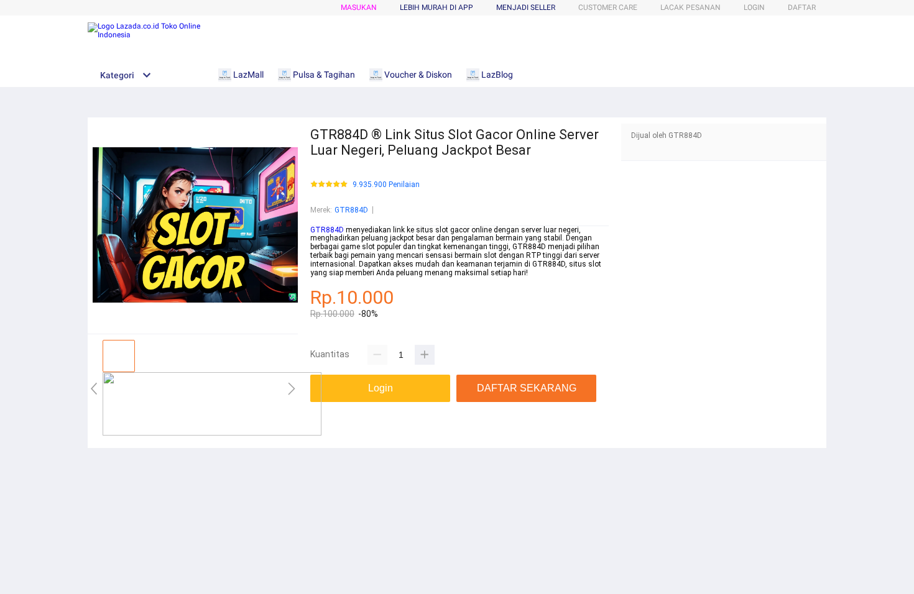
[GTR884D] (212, 433)
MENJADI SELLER (525, 7)
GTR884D (351, 210)
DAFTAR (802, 7)
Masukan (359, 7)
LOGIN (754, 7)
